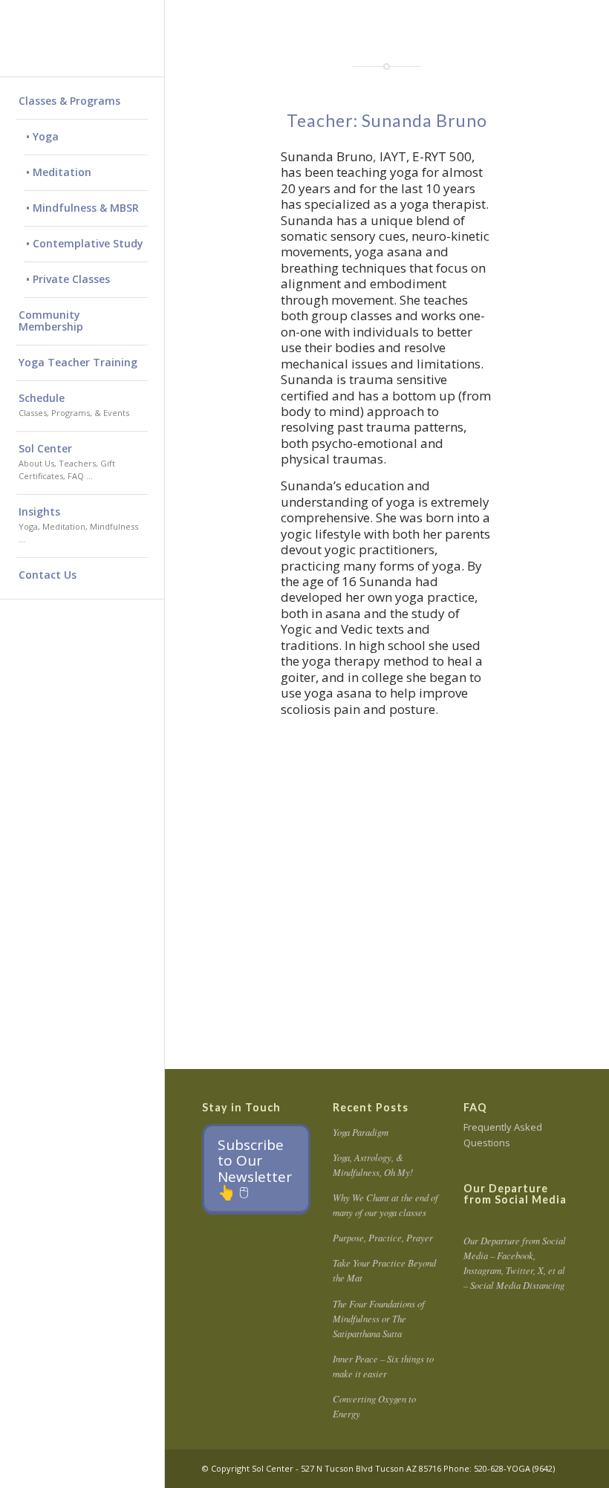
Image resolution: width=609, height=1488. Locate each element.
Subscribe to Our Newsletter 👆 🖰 (255, 1168)
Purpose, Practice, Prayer (383, 1237)
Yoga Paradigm (360, 1131)
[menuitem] (82, 102)
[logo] (82, 38)
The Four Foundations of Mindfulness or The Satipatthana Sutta (379, 1318)
